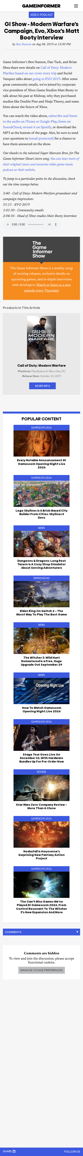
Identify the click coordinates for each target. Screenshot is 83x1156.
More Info (42, 386)
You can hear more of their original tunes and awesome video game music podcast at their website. (41, 164)
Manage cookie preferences (41, 970)
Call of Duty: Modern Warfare (41, 365)
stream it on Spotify (37, 127)
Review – (41, 806)
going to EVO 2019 (46, 79)
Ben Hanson (23, 44)
